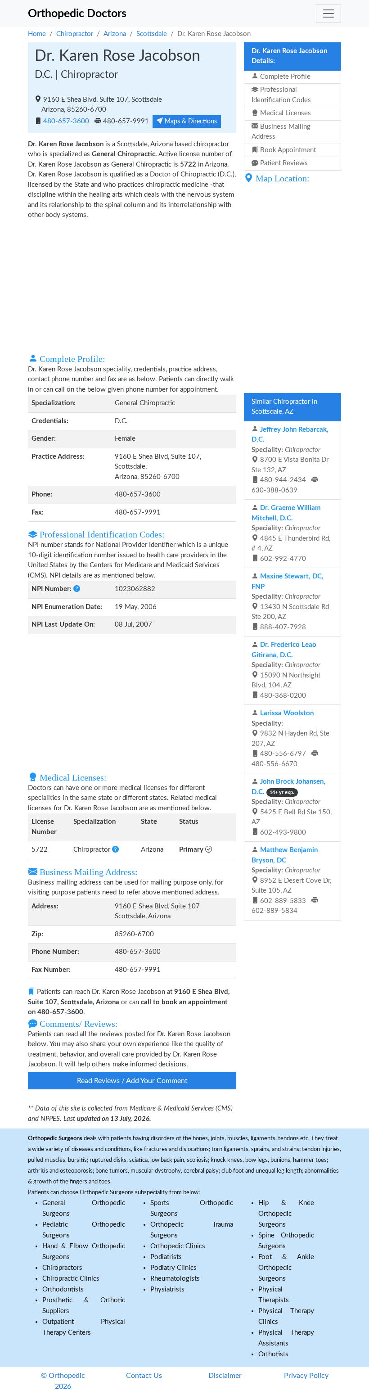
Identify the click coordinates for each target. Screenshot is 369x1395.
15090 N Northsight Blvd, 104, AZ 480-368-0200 (286, 670)
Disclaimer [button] (225, 1375)
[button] (76, 589)
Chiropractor (74, 34)
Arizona (115, 34)
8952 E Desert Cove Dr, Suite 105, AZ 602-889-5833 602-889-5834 (291, 880)
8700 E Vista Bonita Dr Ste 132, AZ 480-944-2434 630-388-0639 (290, 460)
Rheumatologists (175, 1278)
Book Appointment (287, 150)
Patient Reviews (283, 163)
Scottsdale (151, 34)
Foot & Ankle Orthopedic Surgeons (286, 1268)
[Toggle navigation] (328, 14)
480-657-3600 (66, 121)
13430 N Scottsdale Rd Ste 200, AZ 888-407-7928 (290, 602)
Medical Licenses (284, 113)
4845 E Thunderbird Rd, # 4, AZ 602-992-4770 (291, 533)
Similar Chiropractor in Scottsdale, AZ (284, 406)
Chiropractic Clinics (70, 1278)
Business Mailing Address (281, 131)
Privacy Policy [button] (306, 1375)
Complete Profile (284, 76)
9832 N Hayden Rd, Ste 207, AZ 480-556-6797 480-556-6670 (290, 738)
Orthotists (273, 1354)
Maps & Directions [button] (190, 121)
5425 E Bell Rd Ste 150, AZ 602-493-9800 (292, 807)
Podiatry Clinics (173, 1267)
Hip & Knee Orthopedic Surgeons (286, 1214)
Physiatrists (167, 1289)
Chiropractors (62, 1267)
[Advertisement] (132, 286)
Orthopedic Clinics (177, 1246)
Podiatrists (166, 1257)
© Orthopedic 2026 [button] (63, 1381)
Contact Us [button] (144, 1375)
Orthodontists (63, 1289)
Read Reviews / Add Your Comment (132, 1080)
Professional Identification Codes (281, 95)
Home (37, 34)
